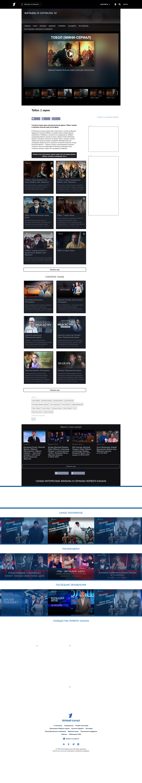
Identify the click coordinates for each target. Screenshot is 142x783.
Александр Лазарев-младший (40, 404)
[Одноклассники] (46, 118)
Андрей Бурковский (77, 404)
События (64, 734)
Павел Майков (67, 408)
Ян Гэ (74, 408)
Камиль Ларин (46, 408)
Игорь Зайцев (36, 400)
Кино (33, 419)
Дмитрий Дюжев (58, 400)
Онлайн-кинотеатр (81, 725)
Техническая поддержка (88, 731)
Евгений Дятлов (69, 400)
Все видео (89, 728)
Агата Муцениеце (55, 404)
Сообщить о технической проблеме (108, 117)
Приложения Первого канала (59, 728)
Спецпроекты (68, 725)
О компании (58, 725)
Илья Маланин (66, 404)
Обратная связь (73, 731)
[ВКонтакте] (36, 118)
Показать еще (55, 270)
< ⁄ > (54, 118)
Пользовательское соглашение (55, 731)
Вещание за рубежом (72, 739)
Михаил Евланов (48, 412)
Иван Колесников (37, 412)
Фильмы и (38, 13)
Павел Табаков (36, 408)
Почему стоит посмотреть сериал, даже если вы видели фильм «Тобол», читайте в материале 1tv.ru (54, 155)
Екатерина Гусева (56, 408)
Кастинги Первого (77, 728)
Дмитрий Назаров (46, 400)
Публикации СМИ (75, 734)
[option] (32, 92)
